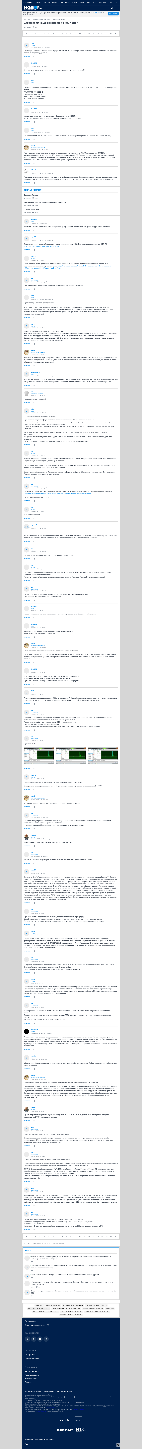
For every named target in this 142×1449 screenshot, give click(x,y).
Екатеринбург (30, 1355)
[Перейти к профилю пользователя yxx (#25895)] (26, 393)
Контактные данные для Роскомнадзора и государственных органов (48, 1391)
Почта (67, 2)
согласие (97, 13)
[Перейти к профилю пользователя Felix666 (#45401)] (26, 171)
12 (80, 33)
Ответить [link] (27, 56)
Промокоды (103, 2)
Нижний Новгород (32, 1358)
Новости (47, 2)
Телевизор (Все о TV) (58, 19)
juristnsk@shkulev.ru (79, 1409)
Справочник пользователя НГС (37, 1325)
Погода (54, 2)
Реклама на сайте (31, 1371)
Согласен (113, 14)
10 (71, 33)
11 (75, 33)
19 (111, 33)
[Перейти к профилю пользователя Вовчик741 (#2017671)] (26, 1031)
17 (102, 33)
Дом (61, 2)
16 (98, 33)
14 (89, 33)
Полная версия (30, 1321)
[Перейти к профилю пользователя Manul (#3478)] (26, 147)
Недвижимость (29, 2)
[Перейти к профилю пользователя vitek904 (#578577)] (26, 837)
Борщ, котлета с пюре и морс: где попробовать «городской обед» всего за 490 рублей (65, 1275)
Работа (38, 2)
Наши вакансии (30, 1379)
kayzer (26, 526)
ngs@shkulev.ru (51, 1407)
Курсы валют (91, 2)
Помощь (28, 1382)
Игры (111, 2)
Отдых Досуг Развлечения (41, 19)
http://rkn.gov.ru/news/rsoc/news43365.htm (41, 246)
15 (93, 33)
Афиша (82, 2)
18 (106, 33)
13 (84, 33)
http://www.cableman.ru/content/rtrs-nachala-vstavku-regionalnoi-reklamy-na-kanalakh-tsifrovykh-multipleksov (58, 493)
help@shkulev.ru (41, 1411)
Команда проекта (32, 1375)
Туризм (74, 2)
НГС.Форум (27, 19)
